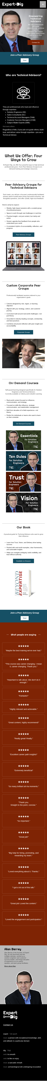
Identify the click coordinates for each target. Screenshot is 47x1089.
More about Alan (10, 966)
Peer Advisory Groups (23, 235)
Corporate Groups (23, 332)
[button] (43, 4)
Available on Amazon (23, 561)
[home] (12, 4)
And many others (9, 126)
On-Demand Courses (23, 424)
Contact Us (36, 42)
